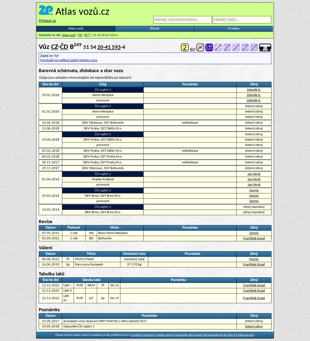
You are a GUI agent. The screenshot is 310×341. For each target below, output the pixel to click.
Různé (154, 28)
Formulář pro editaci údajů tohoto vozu (68, 60)
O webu (233, 28)
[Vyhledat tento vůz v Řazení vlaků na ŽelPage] (265, 50)
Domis (254, 190)
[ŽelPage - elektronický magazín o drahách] (46, 12)
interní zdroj (254, 326)
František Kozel (254, 238)
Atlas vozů (75, 28)
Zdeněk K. (254, 90)
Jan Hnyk (254, 174)
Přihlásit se (47, 21)
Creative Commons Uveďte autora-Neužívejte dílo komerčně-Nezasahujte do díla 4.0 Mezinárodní (192, 335)
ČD (80, 35)
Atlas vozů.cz (82, 12)
